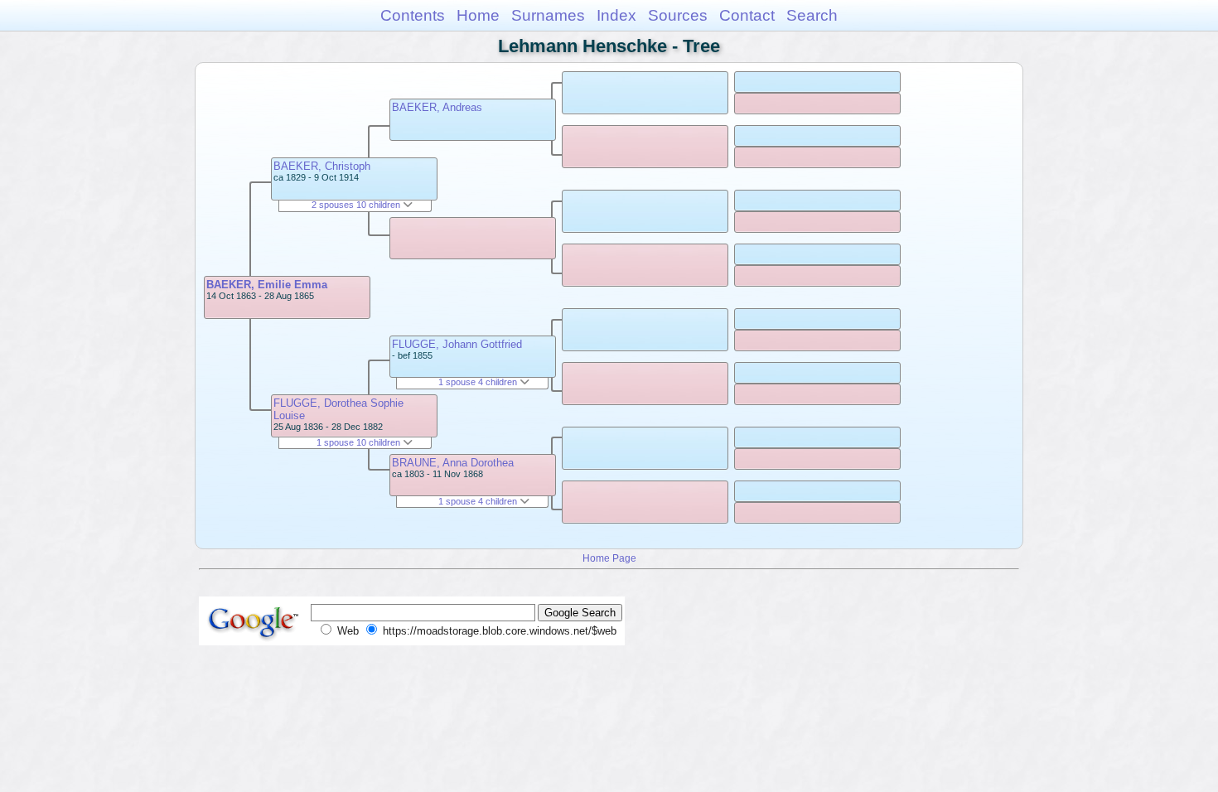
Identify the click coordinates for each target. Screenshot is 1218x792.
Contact (747, 15)
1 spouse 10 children (360, 442)
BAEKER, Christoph (321, 166)
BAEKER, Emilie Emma (266, 284)
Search (812, 15)
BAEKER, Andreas (437, 107)
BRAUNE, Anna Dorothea (453, 462)
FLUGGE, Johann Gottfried (457, 344)
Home (478, 15)
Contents (412, 15)
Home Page (609, 558)
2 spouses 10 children (357, 205)
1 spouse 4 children (479, 382)
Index (616, 15)
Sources (678, 15)
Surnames (548, 15)
